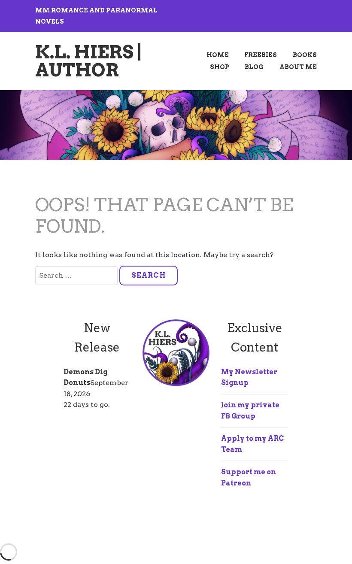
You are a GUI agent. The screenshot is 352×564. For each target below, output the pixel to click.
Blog (254, 67)
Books (305, 55)
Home (217, 55)
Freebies (260, 55)
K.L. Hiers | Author (89, 61)
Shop (219, 67)
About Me (298, 67)
